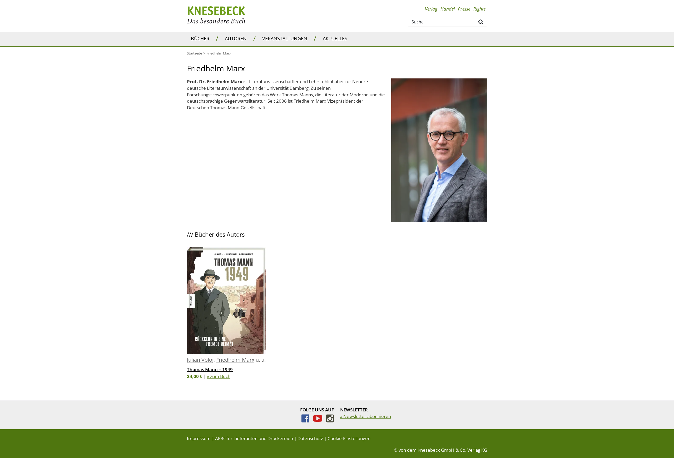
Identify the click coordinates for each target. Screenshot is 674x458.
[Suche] (481, 21)
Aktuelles (335, 38)
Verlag (431, 9)
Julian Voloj (200, 359)
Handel (447, 9)
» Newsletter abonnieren (365, 416)
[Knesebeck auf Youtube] (319, 420)
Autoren (236, 38)
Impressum (199, 438)
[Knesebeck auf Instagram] (330, 420)
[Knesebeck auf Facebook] (307, 420)
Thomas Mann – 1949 (210, 369)
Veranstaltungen (284, 38)
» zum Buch (218, 376)
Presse (464, 9)
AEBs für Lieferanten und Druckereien (254, 438)
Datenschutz (310, 438)
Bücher (200, 38)
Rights (479, 9)
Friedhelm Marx (235, 359)
